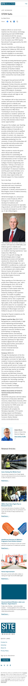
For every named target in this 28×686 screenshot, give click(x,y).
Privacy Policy (5, 651)
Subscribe (5, 660)
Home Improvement (8, 572)
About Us (3, 648)
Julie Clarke (7, 679)
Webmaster (3, 682)
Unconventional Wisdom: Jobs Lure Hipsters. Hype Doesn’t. (13, 603)
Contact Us (4, 642)
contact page (4, 680)
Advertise (3, 645)
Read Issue (4, 578)
